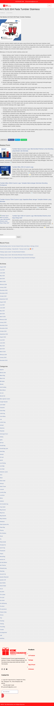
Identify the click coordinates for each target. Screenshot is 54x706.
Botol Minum (3, 390)
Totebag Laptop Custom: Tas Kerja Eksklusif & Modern (12, 251)
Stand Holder (3, 585)
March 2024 (3, 351)
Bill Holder (2, 381)
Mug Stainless (3, 518)
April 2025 (2, 313)
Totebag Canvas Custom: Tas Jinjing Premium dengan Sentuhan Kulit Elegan (17, 257)
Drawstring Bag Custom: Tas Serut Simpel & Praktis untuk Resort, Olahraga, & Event (19, 246)
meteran (2, 501)
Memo (1, 498)
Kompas (2, 483)
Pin (0, 539)
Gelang (1, 436)
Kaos (1, 474)
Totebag (2, 623)
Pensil (1, 536)
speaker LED (3, 579)
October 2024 (3, 331)
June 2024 (2, 342)
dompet (2, 425)
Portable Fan (3, 544)
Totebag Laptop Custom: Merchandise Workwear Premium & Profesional (16, 254)
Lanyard (2, 489)
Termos (1, 615)
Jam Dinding (3, 463)
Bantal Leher (3, 372)
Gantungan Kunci (4, 433)
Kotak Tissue (3, 486)
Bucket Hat (2, 396)
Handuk (2, 454)
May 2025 (2, 310)
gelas (1, 439)
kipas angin (2, 480)
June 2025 (2, 307)
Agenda (2, 369)
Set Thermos (3, 565)
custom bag (2, 422)
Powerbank (2, 550)
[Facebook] (2, 669)
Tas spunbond (3, 609)
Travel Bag (2, 626)
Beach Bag (2, 375)
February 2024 (3, 354)
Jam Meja (2, 466)
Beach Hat (2, 378)
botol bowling (3, 387)
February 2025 (3, 319)
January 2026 (3, 287)
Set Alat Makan (3, 562)
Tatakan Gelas (3, 612)
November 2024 (4, 328)
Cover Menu (3, 416)
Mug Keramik (3, 515)
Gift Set (1, 442)
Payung (2, 530)
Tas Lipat (2, 597)
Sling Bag (2, 571)
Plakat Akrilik (3, 542)
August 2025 (3, 302)
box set (1, 393)
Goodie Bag (2, 445)
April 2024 (2, 348)
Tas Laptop (2, 594)
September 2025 (4, 299)
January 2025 (3, 322)
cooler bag (2, 413)
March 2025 (3, 316)
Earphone (2, 428)
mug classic (2, 507)
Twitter (17, 139)
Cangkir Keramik (4, 401)
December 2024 (3, 325)
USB (1, 635)
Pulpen (1, 553)
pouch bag (2, 547)
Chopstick (2, 407)
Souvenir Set (3, 574)
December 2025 (3, 290)
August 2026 (3, 267)
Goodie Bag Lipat (4, 448)
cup (1, 419)
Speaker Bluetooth (4, 577)
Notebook (2, 521)
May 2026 (2, 275)
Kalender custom (4, 471)
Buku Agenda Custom (5, 398)
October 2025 (3, 296)
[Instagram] (4, 669)
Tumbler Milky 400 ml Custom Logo (22, 167)
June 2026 (2, 272)
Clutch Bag (2, 410)
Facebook (11, 139)
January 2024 (3, 357)
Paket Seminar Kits (4, 524)
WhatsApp (24, 139)
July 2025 (2, 304)
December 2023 (3, 360)
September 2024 (4, 334)
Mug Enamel (3, 509)
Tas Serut (2, 606)
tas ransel (2, 600)
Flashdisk (2, 431)
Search (1, 234)
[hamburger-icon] (49, 5)
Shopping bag (3, 568)
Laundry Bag (3, 492)
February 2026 (3, 284)
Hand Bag (2, 451)
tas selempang (3, 603)
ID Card (2, 457)
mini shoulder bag (4, 504)
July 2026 (2, 269)
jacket (1, 460)
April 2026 (2, 278)
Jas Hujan (2, 469)
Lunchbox (2, 495)
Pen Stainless (3, 533)
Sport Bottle (2, 582)
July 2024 (2, 340)
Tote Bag (2, 620)
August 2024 (3, 337)
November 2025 (4, 293)
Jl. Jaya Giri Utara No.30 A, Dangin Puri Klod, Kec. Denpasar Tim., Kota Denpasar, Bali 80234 (13, 681)
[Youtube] (6, 669)
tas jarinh (2, 591)
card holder (2, 404)
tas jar (1, 588)
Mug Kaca (2, 512)
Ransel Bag (2, 556)
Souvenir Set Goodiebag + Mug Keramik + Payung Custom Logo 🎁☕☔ (16, 249)
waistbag (2, 638)
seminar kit (2, 559)
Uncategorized (3, 632)
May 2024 (2, 345)
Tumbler (2, 12)
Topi (1, 617)
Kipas (1, 477)
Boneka (1, 384)
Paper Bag (2, 527)
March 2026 (3, 281)
